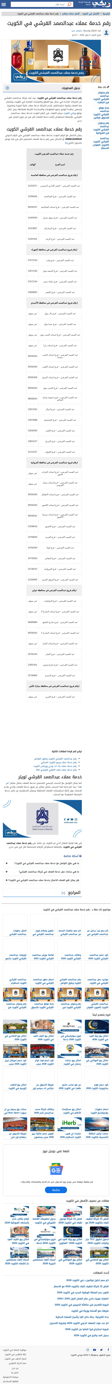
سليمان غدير (77, 31)
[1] (66, 143)
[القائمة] (3, 4)
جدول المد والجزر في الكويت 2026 (91, 1335)
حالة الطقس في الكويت (15, 1354)
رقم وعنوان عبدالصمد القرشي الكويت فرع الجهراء (101, 97)
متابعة (56, 1190)
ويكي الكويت (69, 113)
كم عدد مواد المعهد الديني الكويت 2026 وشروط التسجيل (79, 1323)
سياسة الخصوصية (10, 1377)
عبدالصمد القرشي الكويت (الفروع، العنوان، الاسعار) (100, 143)
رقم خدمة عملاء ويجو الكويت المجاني (59, 762)
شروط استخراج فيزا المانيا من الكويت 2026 (87, 1329)
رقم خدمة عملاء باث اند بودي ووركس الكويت (55, 766)
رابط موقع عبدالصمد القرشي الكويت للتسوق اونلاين (101, 113)
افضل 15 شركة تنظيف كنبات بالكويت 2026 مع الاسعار (81, 1286)
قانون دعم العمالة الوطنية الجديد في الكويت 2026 (83, 1292)
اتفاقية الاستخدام (10, 1381)
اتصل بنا (14, 1373)
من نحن (15, 1368)
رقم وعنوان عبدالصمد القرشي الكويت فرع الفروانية (101, 128)
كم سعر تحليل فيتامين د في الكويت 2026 (87, 1280)
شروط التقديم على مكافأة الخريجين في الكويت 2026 (82, 1304)
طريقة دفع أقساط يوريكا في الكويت (90, 1311)
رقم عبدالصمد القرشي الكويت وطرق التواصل (55, 759)
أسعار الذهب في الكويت (15, 1359)
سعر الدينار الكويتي (17, 1363)
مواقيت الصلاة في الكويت (14, 1350)
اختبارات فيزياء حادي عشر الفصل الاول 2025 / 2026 (83, 1298)
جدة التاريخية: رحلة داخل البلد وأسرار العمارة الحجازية (82, 1317)
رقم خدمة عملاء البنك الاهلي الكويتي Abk (56, 770)
